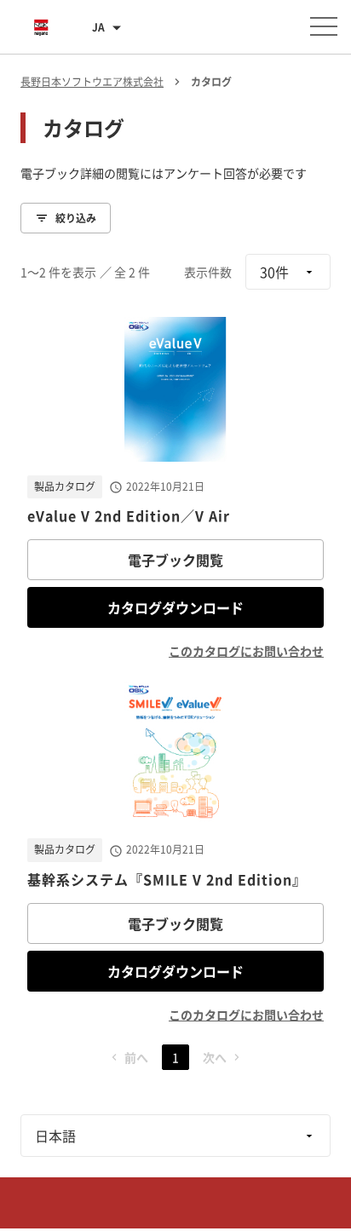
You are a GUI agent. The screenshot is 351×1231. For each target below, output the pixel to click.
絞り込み (75, 218)
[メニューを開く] (323, 26)
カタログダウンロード (175, 607)
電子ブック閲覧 (175, 559)
